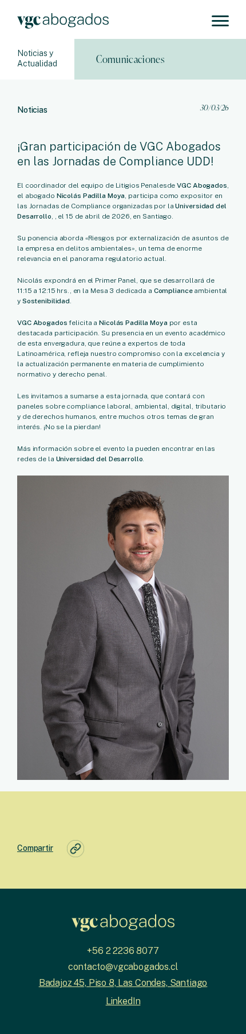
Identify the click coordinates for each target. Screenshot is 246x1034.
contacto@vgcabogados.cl (122, 966)
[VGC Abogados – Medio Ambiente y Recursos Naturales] (63, 19)
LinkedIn (123, 1001)
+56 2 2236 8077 (123, 950)
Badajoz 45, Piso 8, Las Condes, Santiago (123, 982)
